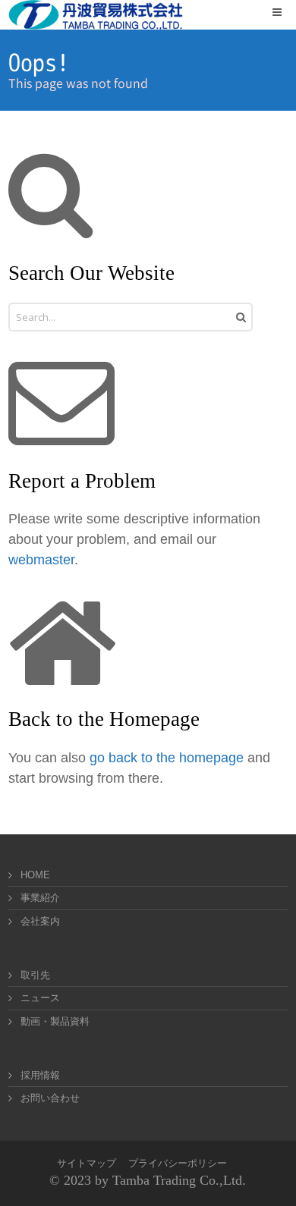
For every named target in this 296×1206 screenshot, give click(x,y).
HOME (35, 875)
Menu (287, 11)
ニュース (40, 997)
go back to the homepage (167, 757)
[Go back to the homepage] (95, 15)
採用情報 (40, 1075)
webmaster (41, 559)
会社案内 (40, 921)
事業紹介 (40, 897)
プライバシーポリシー (177, 1163)
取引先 (35, 975)
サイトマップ (86, 1163)
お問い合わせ (50, 1098)
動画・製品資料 (55, 1021)
